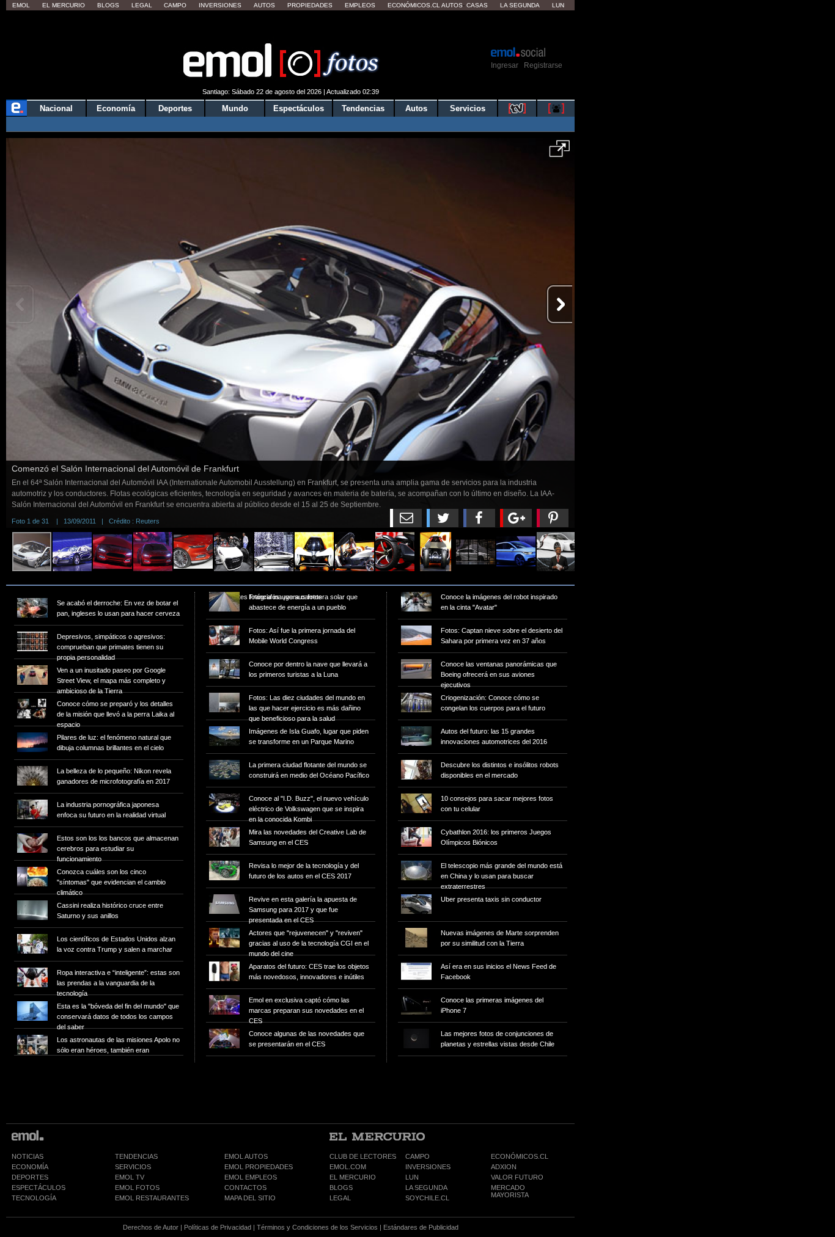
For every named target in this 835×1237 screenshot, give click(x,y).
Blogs (108, 5)
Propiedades (310, 5)
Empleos (360, 5)
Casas (477, 5)
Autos (264, 5)
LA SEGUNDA (426, 1187)
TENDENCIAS (136, 1156)
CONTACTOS (245, 1187)
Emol (21, 5)
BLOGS (341, 1187)
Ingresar (504, 65)
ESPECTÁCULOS (38, 1187)
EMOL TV (129, 1177)
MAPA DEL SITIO (250, 1198)
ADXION (504, 1166)
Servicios (467, 108)
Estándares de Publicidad (420, 1227)
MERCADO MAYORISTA (510, 1191)
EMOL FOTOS (137, 1187)
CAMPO (417, 1156)
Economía (116, 108)
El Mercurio (63, 5)
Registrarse (543, 65)
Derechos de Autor (150, 1227)
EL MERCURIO (352, 1177)
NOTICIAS (27, 1156)
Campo (175, 5)
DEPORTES (30, 1177)
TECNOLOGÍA (34, 1198)
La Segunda (520, 5)
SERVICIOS (133, 1166)
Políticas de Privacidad (217, 1227)
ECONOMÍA (30, 1166)
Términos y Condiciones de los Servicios (317, 1227)
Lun (558, 5)
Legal (141, 5)
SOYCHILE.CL (427, 1198)
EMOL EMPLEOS (250, 1177)
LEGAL (340, 1198)
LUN (412, 1177)
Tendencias (363, 108)
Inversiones (220, 5)
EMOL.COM (347, 1166)
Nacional (56, 108)
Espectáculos (298, 108)
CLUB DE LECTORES (362, 1156)
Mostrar (290, 27)
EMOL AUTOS (246, 1156)
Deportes (175, 108)
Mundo (235, 108)
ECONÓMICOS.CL (519, 1156)
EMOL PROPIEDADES (258, 1166)
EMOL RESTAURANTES (152, 1198)
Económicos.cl (414, 5)
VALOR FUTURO (517, 1177)
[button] (559, 152)
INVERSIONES (428, 1166)
